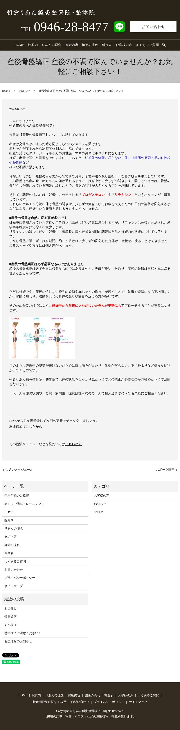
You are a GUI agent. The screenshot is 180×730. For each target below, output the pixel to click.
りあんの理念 (51, 45)
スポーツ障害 (165, 469)
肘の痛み (10, 608)
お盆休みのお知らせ (18, 641)
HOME (19, 45)
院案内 (33, 45)
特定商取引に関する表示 (50, 702)
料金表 (107, 45)
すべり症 (10, 624)
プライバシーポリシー (19, 577)
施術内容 (71, 45)
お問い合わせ (153, 26)
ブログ (98, 512)
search (164, 45)
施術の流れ (90, 45)
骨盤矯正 (10, 616)
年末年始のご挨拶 (16, 495)
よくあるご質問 (147, 45)
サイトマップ (13, 586)
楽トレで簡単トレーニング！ (24, 504)
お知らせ (24, 90)
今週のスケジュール (19, 469)
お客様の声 (124, 45)
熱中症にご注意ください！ (22, 633)
